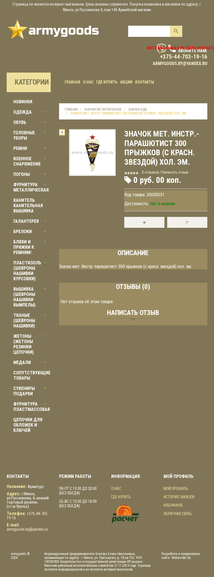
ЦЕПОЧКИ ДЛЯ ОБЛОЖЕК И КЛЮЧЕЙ (27, 425)
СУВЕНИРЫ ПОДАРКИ (24, 391)
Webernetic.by (181, 558)
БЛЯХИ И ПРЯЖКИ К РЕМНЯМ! (23, 247)
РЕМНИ (20, 148)
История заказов (179, 497)
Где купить (121, 497)
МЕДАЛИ (22, 362)
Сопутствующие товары (31, 375)
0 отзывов (150, 172)
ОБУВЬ (19, 122)
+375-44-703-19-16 (183, 56)
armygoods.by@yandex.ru (180, 63)
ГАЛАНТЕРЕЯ (26, 221)
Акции (126, 82)
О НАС (116, 488)
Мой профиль (176, 488)
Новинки (22, 101)
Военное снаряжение (27, 161)
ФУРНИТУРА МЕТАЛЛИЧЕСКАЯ (31, 187)
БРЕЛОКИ (22, 231)
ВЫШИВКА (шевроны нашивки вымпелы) (24, 297)
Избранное (173, 505)
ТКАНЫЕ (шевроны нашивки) (24, 321)
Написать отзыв (175, 172)
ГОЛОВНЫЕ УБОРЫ (24, 135)
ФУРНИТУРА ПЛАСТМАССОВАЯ (31, 406)
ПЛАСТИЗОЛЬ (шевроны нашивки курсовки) (27, 270)
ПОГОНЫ (21, 174)
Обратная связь (178, 513)
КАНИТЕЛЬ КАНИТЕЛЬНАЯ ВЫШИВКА (28, 206)
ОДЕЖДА (22, 112)
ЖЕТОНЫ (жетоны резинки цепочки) (23, 344)
